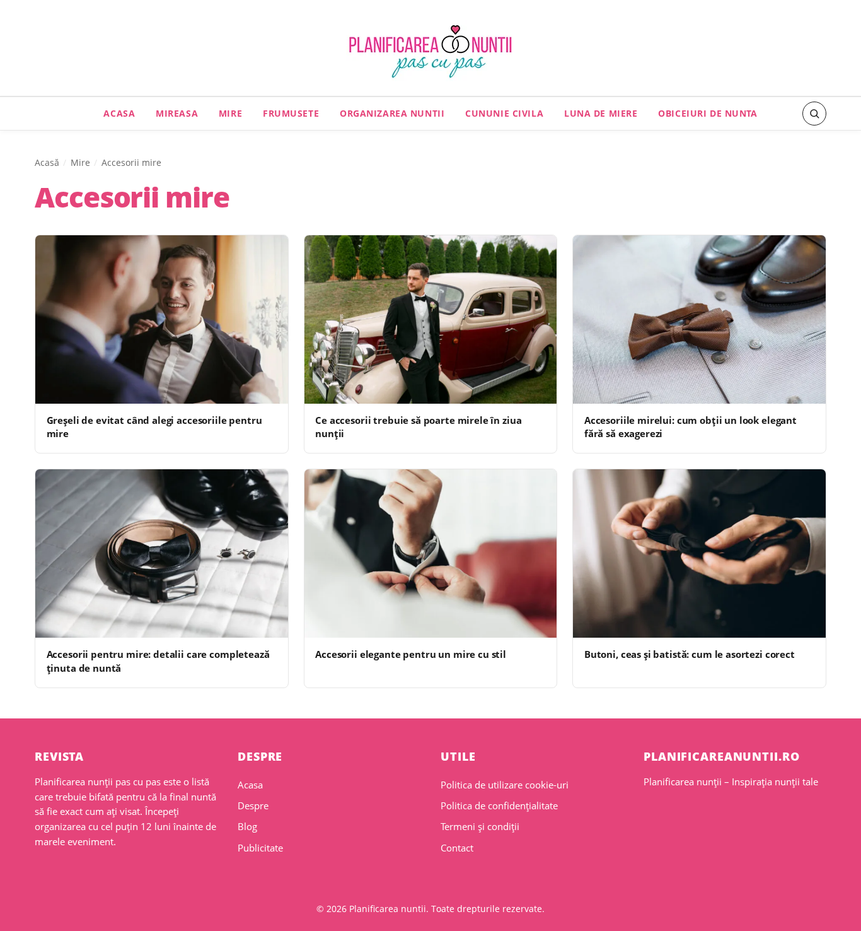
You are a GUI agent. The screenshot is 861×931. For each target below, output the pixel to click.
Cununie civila (504, 113)
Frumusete (291, 113)
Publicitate (260, 847)
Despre (253, 805)
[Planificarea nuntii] (430, 51)
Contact (457, 847)
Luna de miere (601, 113)
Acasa (119, 113)
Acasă (47, 162)
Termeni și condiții (480, 826)
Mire (230, 113)
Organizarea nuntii (392, 113)
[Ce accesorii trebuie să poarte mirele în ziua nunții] (430, 319)
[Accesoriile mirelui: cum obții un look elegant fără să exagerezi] (699, 319)
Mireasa (177, 113)
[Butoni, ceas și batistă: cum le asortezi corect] (699, 553)
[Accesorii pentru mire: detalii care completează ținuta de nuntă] (161, 553)
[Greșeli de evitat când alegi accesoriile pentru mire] (161, 319)
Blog (247, 826)
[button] (814, 114)
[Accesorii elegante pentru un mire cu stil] (430, 553)
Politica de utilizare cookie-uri (505, 784)
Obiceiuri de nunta (707, 113)
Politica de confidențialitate (499, 805)
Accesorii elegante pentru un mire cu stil (410, 654)
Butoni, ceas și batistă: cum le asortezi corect (689, 654)
